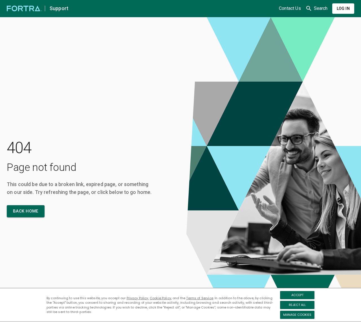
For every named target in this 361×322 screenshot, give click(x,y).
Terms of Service (199, 298)
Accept (297, 295)
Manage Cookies (297, 314)
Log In (343, 8)
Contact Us (290, 8)
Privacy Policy (137, 298)
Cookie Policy (160, 298)
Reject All (297, 305)
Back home (25, 211)
